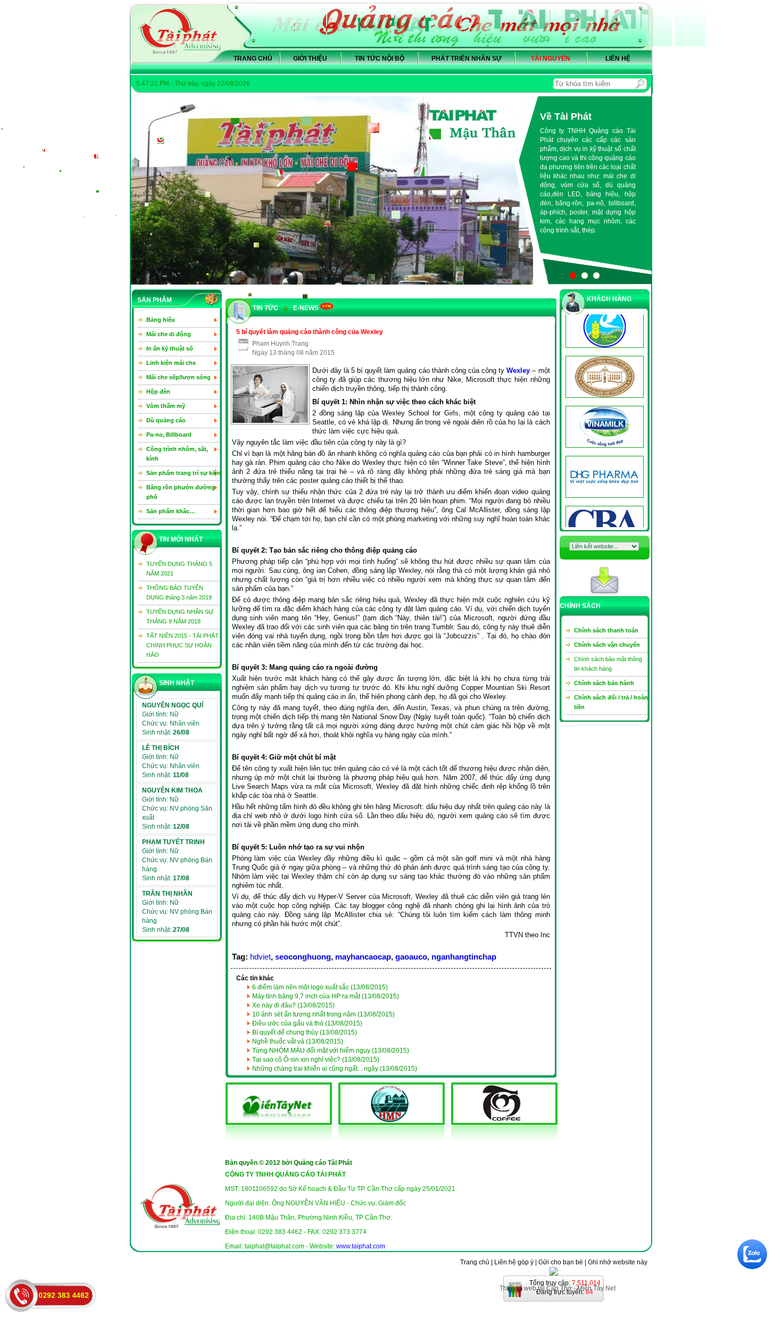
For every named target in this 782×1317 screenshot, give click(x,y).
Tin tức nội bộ (379, 58)
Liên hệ (617, 58)
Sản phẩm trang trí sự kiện (183, 473)
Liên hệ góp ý (514, 1262)
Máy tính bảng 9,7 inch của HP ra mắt (325, 996)
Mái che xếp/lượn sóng (178, 377)
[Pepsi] (602, 507)
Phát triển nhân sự (466, 58)
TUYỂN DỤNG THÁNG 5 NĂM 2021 (179, 569)
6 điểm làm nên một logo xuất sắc (320, 987)
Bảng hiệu (160, 319)
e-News (306, 308)
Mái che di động (168, 334)
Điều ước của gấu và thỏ (307, 1023)
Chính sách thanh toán (606, 630)
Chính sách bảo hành (604, 683)
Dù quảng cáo (166, 420)
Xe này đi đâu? (293, 1005)
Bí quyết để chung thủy (304, 1032)
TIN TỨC (265, 308)
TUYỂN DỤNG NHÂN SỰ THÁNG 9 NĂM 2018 (179, 616)
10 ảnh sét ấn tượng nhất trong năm (323, 1014)
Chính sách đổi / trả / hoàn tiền (611, 702)
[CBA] (602, 457)
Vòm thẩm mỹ (165, 406)
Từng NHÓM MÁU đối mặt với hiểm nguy (330, 1050)
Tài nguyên (550, 58)
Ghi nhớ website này (617, 1262)
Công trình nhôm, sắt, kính (177, 454)
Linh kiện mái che (171, 363)
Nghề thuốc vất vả (297, 1041)
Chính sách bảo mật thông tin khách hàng (608, 664)
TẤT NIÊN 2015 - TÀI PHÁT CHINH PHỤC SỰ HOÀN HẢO (182, 645)
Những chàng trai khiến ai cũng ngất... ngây (334, 1068)
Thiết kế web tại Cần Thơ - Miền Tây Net (557, 1288)
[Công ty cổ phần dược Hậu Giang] (602, 407)
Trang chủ (253, 58)
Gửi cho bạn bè (560, 1262)
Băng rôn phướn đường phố (180, 492)
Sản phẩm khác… (170, 511)
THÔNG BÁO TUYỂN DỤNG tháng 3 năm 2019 (179, 593)
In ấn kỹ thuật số (169, 348)
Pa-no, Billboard (169, 434)
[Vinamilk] (602, 357)
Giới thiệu (310, 58)
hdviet (260, 957)
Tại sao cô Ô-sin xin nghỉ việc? (315, 1059)
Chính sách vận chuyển (607, 644)
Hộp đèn (158, 391)
